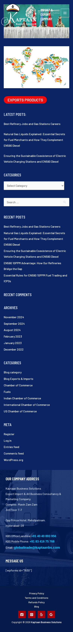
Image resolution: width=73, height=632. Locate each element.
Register (9, 434)
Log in (8, 440)
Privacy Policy (36, 593)
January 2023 (13, 343)
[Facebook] (22, 614)
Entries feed (11, 447)
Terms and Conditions (36, 597)
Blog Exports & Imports (18, 378)
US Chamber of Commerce (20, 411)
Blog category (13, 372)
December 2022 (14, 349)
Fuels (7, 391)
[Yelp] (41, 614)
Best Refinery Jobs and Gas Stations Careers (32, 124)
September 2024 (14, 323)
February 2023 (13, 336)
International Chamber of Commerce (27, 404)
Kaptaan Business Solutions (46, 622)
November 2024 (14, 317)
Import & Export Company (46, 14)
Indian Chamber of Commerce (22, 398)
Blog (36, 606)
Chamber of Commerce (18, 385)
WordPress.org (13, 460)
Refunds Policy (36, 602)
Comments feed (14, 453)
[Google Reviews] (51, 614)
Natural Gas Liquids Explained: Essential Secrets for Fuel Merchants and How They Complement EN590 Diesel (34, 139)
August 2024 (12, 330)
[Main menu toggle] (65, 13)
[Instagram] (31, 614)
